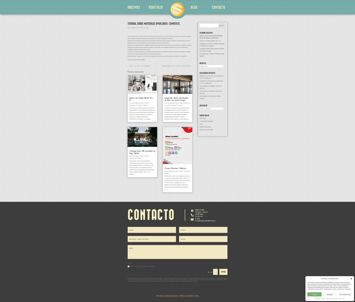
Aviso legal (342, 298)
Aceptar (314, 294)
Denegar (330, 294)
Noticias (145, 105)
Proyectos (180, 105)
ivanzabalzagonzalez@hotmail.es (205, 221)
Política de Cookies (320, 298)
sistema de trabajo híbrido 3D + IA (141, 99)
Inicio (201, 124)
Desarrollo (132, 105)
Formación (146, 27)
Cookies (196, 296)
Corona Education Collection (175, 168)
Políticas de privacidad (332, 298)
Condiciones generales (171, 296)
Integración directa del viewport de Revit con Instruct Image (176, 99)
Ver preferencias (345, 294)
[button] (351, 279)
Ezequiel (202, 81)
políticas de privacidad (149, 266)
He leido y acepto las (142, 266)
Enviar (223, 272)
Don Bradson (204, 91)
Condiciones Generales (206, 121)
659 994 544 (199, 216)
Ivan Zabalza (133, 27)
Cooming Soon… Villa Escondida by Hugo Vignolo (142, 152)
